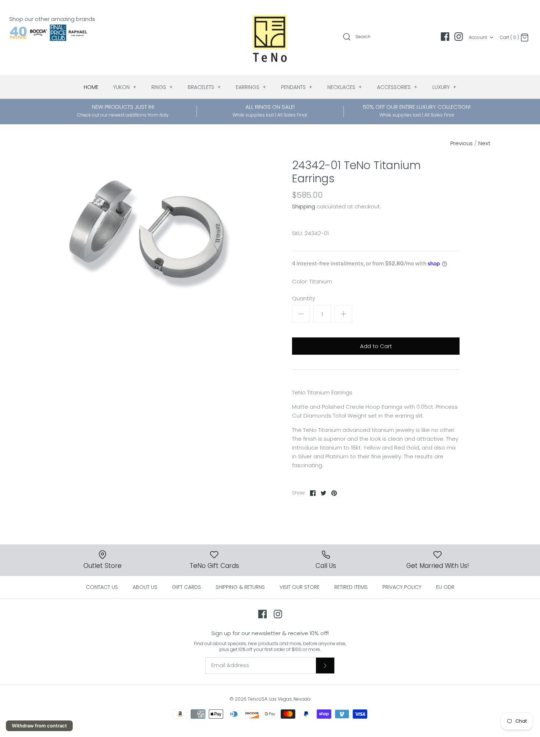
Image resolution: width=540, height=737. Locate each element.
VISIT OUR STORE (300, 587)
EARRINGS (251, 87)
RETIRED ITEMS (351, 587)
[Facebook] (445, 36)
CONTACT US (102, 587)
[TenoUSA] (270, 37)
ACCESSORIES (397, 87)
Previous (461, 143)
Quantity (303, 298)
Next (484, 143)
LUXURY (444, 87)
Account (478, 37)
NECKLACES (344, 87)
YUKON (125, 87)
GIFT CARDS (186, 587)
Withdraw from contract (39, 726)
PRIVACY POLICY (401, 587)
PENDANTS (297, 87)
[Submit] (325, 665)
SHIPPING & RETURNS (240, 587)
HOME (91, 87)
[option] (147, 231)
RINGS (162, 87)
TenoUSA (257, 699)
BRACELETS (204, 87)
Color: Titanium (312, 281)
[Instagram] (458, 36)
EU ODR (445, 587)
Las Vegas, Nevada (289, 699)
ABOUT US (145, 587)
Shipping (303, 206)
